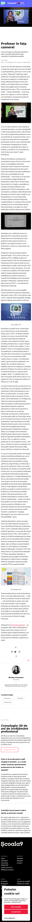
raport (12, 789)
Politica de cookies (23, 884)
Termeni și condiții (23, 881)
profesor (20, 698)
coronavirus (7, 702)
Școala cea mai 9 (6, 867)
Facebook (4, 881)
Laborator (4, 861)
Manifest (20, 858)
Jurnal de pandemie (18, 625)
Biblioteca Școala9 (7, 870)
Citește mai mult (9, 749)
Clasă (3, 858)
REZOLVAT (4, 865)
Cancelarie (4, 863)
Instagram (4, 884)
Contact (19, 863)
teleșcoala (7, 698)
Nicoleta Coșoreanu (16, 677)
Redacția (20, 861)
